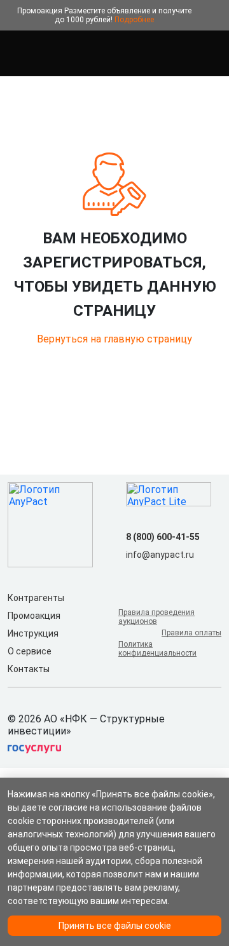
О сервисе (30, 651)
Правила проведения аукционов (156, 617)
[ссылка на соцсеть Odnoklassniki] (154, 575)
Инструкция (33, 633)
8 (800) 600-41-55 (163, 537)
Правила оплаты (191, 632)
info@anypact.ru (160, 555)
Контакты (29, 669)
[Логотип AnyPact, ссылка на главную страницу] (63, 53)
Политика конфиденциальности (157, 649)
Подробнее (134, 19)
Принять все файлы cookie (115, 926)
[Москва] (213, 53)
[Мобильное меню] (15, 53)
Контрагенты (36, 598)
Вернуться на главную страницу (114, 339)
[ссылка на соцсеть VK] (133, 575)
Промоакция (34, 616)
